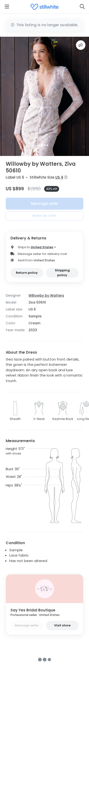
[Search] (82, 6)
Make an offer (44, 215)
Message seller (44, 203)
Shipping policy (62, 272)
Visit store (62, 625)
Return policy (27, 272)
